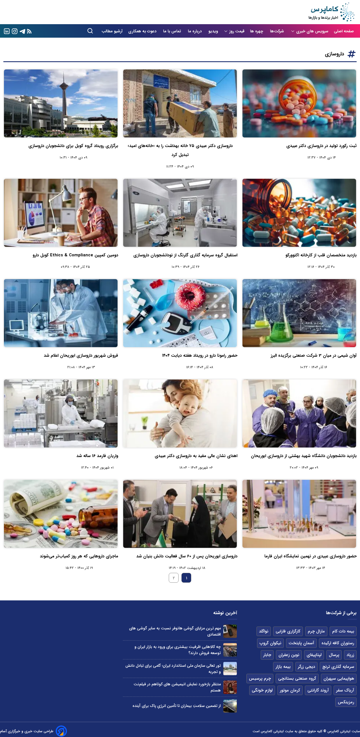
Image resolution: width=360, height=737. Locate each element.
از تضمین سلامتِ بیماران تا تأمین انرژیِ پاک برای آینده (176, 706)
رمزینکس (346, 702)
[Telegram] (22, 30)
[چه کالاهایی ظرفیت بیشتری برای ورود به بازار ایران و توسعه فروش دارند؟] (230, 650)
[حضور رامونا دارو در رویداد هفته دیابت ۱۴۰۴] (180, 313)
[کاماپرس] (331, 12)
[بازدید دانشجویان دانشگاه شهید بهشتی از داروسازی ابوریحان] (299, 413)
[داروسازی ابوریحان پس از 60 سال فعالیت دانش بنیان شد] (180, 513)
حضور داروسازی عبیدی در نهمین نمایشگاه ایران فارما (310, 556)
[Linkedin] (6, 30)
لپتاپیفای (314, 655)
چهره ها (257, 31)
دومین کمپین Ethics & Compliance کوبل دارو (75, 255)
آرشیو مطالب (112, 31)
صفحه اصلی (344, 31)
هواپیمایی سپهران (338, 678)
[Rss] (29, 31)
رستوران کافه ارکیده (337, 643)
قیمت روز (236, 31)
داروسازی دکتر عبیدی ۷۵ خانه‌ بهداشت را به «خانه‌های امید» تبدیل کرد (180, 150)
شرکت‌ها (277, 31)
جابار (267, 655)
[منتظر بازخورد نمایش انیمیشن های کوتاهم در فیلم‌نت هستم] (230, 687)
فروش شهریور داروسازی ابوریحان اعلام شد (81, 355)
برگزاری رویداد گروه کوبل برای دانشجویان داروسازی (73, 146)
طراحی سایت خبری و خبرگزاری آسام (26, 731)
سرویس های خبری (312, 31)
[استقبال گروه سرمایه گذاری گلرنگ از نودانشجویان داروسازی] (180, 212)
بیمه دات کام (343, 631)
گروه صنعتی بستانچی (297, 678)
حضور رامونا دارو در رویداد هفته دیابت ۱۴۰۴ (199, 355)
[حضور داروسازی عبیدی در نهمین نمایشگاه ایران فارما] (299, 513)
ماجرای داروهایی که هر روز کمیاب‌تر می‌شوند (79, 556)
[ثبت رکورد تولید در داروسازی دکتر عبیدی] (299, 103)
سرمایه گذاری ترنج (338, 666)
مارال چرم (316, 631)
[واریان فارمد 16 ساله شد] (60, 413)
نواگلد (263, 631)
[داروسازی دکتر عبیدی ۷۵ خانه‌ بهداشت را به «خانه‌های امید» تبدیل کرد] (180, 103)
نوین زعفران (288, 655)
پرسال (334, 655)
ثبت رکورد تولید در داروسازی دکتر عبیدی (321, 146)
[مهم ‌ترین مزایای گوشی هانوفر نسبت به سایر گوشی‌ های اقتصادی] (230, 631)
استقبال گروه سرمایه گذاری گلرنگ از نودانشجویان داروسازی (185, 255)
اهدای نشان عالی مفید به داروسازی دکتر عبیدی (196, 456)
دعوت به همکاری (143, 31)
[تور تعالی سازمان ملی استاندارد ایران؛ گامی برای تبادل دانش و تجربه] (230, 668)
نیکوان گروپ (270, 643)
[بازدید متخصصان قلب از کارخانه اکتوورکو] (299, 212)
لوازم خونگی (262, 690)
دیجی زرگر (306, 666)
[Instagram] (14, 30)
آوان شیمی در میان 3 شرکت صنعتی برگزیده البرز (314, 355)
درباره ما (195, 31)
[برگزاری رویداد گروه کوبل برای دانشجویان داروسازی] (60, 103)
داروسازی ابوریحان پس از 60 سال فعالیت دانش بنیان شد (186, 556)
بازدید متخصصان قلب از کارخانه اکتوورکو (321, 255)
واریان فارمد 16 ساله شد (97, 456)
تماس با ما (172, 31)
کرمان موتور (290, 690)
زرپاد (350, 655)
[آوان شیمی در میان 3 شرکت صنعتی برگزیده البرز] (299, 313)
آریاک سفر (345, 690)
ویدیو (213, 31)
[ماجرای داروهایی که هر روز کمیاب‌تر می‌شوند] (60, 513)
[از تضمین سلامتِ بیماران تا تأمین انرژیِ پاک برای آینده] (230, 706)
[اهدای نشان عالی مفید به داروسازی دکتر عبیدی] (180, 413)
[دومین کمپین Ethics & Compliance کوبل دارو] (60, 212)
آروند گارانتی (318, 690)
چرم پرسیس (260, 678)
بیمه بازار (283, 666)
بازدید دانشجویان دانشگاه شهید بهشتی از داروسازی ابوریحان (304, 456)
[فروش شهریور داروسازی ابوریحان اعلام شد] (60, 313)
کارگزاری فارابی (288, 631)
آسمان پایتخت (301, 643)
